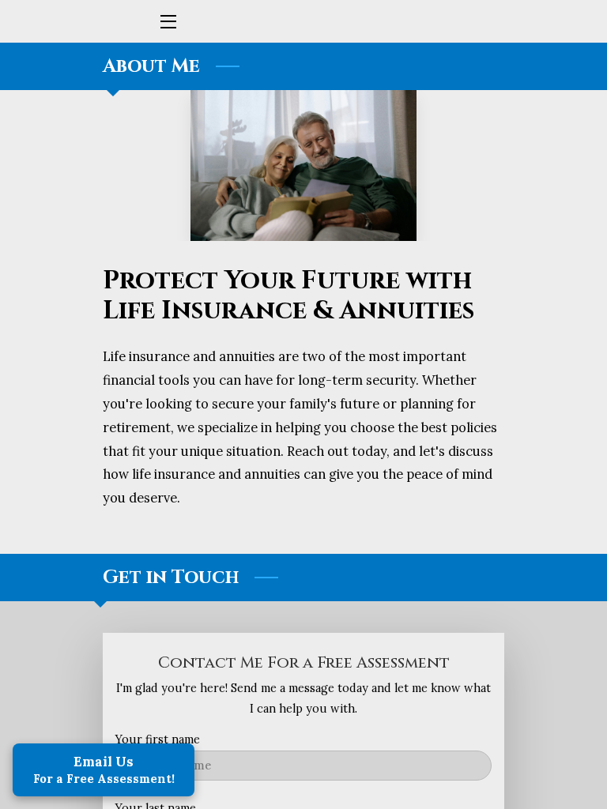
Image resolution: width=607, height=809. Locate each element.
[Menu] (167, 22)
